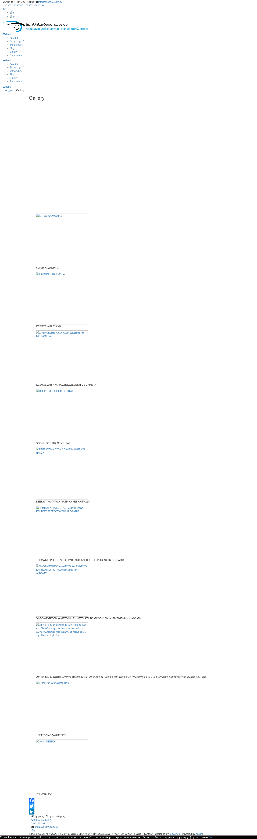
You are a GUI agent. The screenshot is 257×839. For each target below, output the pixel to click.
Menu (8, 86)
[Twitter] (128, 806)
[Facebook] (128, 800)
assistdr (200, 834)
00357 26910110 (35, 5)
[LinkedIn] (128, 812)
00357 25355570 (14, 5)
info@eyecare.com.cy (50, 1)
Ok (210, 837)
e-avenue (174, 834)
